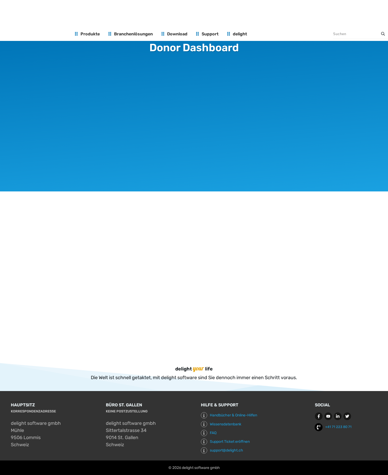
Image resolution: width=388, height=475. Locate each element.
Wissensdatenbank (225, 424)
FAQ (213, 433)
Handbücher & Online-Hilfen (233, 415)
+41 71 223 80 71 (338, 427)
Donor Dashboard (194, 47)
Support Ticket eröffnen (230, 441)
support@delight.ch (226, 450)
